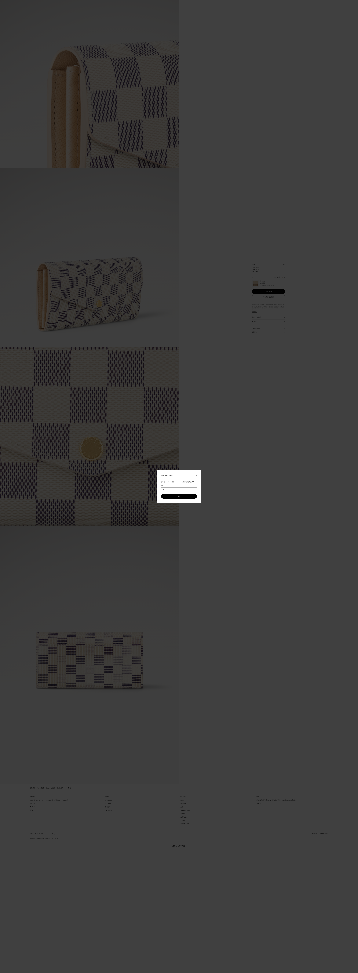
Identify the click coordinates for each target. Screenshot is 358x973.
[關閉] (196, 475)
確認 (179, 496)
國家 (162, 485)
